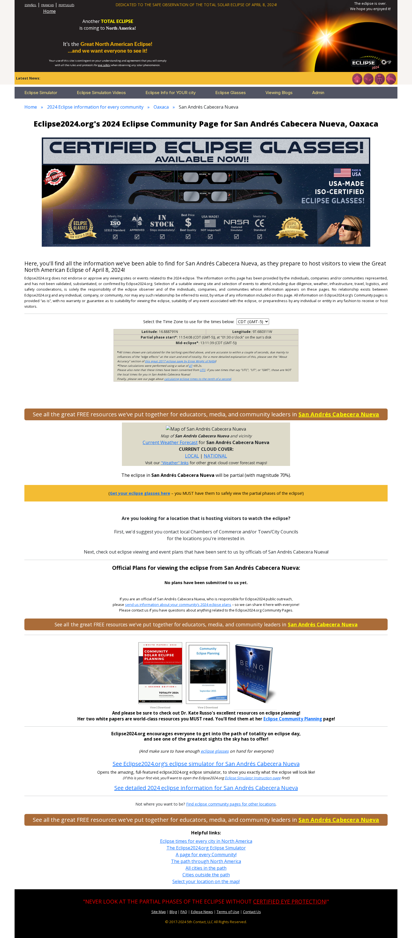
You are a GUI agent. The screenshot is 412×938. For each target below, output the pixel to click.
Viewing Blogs (279, 92)
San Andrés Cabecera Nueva (338, 414)
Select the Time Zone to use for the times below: (189, 321)
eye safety (104, 65)
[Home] (357, 78)
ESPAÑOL (30, 5)
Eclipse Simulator (40, 92)
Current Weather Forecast (170, 442)
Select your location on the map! (206, 881)
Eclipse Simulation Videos (101, 92)
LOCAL (192, 456)
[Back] (390, 78)
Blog (173, 911)
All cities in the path (206, 868)
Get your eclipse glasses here (140, 493)
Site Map (158, 911)
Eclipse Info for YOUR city (170, 92)
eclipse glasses (215, 751)
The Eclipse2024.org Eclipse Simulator (206, 848)
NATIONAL (215, 456)
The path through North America (206, 861)
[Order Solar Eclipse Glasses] (206, 191)
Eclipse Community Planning (292, 719)
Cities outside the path (206, 875)
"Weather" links (175, 462)
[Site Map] (379, 78)
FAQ (183, 911)
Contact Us (252, 911)
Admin (318, 92)
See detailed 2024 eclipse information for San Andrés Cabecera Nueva (206, 788)
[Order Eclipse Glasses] (368, 78)
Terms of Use (228, 911)
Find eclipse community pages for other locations (231, 804)
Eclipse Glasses (230, 92)
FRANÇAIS (47, 5)
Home (49, 11)
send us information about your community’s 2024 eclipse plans (178, 604)
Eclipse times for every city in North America (206, 841)
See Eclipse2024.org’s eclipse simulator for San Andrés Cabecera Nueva (206, 763)
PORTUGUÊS (66, 5)
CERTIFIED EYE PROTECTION (289, 901)
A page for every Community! (206, 854)
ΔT (190, 366)
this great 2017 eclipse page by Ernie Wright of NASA (180, 361)
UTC (202, 370)
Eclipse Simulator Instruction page (253, 778)
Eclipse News (202, 911)
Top (400, 925)
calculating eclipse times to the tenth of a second (197, 379)
